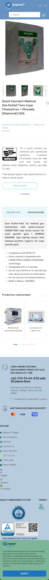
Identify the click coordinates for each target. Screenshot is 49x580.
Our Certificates (10, 437)
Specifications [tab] (36, 212)
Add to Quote (19, 185)
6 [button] (32, 344)
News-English (9, 465)
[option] (24, 49)
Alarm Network (10, 451)
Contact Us (8, 446)
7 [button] (35, 344)
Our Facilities (9, 455)
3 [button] (23, 344)
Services (7, 442)
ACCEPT (25, 573)
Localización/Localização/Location (30, 399)
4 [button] (26, 344)
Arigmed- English (11, 432)
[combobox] (24, 14)
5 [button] (29, 344)
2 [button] (20, 344)
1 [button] (15, 344)
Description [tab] (13, 212)
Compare (25, 194)
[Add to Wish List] (46, 102)
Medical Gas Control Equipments (16, 125)
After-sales (8, 460)
